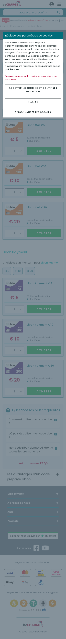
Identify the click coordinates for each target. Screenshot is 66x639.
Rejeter (33, 101)
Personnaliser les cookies (33, 112)
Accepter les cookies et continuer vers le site (33, 89)
